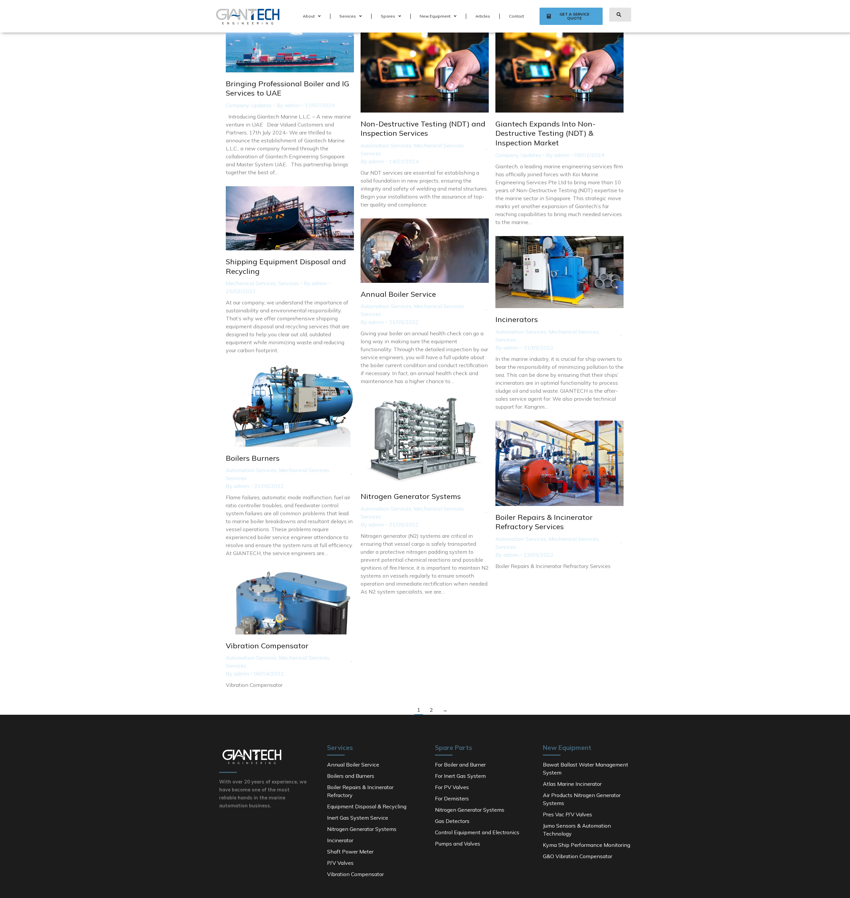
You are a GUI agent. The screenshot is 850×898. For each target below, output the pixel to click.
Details (433, 72)
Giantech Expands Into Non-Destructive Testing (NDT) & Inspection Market (545, 133)
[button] (571, 16)
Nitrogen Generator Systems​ (411, 496)
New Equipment (435, 16)
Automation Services (386, 145)
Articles (482, 16)
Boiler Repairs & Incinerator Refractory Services (544, 522)
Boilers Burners (253, 458)
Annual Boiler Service (398, 294)
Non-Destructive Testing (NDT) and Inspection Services (423, 128)
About (309, 16)
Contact (516, 16)
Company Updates (249, 105)
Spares (388, 16)
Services (347, 16)
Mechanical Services (439, 145)
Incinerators (516, 319)
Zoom (415, 72)
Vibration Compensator (267, 645)
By (288, 105)
